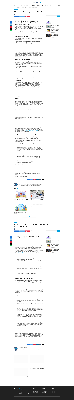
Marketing (38, 5)
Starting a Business (35, 391)
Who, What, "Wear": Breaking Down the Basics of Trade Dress (55, 26)
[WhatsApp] (11, 30)
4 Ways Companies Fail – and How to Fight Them (37, 368)
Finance (27, 5)
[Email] (11, 29)
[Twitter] (11, 23)
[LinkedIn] (11, 25)
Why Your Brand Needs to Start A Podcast (55, 21)
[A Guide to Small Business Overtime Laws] (21, 207)
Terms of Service (44, 391)
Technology (33, 5)
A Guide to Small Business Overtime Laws (20, 212)
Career (51, 5)
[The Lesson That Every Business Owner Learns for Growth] (21, 372)
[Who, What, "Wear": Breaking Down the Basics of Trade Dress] (48, 26)
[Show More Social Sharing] (31, 16)
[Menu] (14, 5)
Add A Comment (29, 216)
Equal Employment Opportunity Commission (31, 130)
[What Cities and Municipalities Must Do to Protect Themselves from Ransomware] (48, 30)
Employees (15, 9)
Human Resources (45, 5)
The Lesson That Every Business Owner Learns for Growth (21, 377)
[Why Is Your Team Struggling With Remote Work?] (21, 194)
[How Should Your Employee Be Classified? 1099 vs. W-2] (37, 194)
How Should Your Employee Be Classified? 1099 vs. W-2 (37, 200)
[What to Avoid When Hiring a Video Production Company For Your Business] (48, 35)
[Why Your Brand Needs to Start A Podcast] (48, 22)
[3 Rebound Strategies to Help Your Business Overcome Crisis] (37, 359)
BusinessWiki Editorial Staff (22, 347)
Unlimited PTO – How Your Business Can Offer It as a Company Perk (37, 205)
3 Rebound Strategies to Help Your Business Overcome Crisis (36, 364)
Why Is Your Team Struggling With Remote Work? (21, 199)
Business (22, 5)
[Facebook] (11, 22)
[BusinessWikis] (37, 2)
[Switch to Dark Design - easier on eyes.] (58, 5)
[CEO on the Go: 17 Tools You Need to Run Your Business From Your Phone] (21, 359)
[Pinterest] (11, 27)
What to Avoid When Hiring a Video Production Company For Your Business (55, 35)
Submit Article (44, 392)
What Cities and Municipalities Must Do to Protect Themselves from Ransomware (55, 30)
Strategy (15, 222)
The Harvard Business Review (22, 252)
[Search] (59, 5)
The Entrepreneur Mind (37, 332)
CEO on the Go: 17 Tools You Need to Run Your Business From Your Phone (20, 364)
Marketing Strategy (35, 392)
